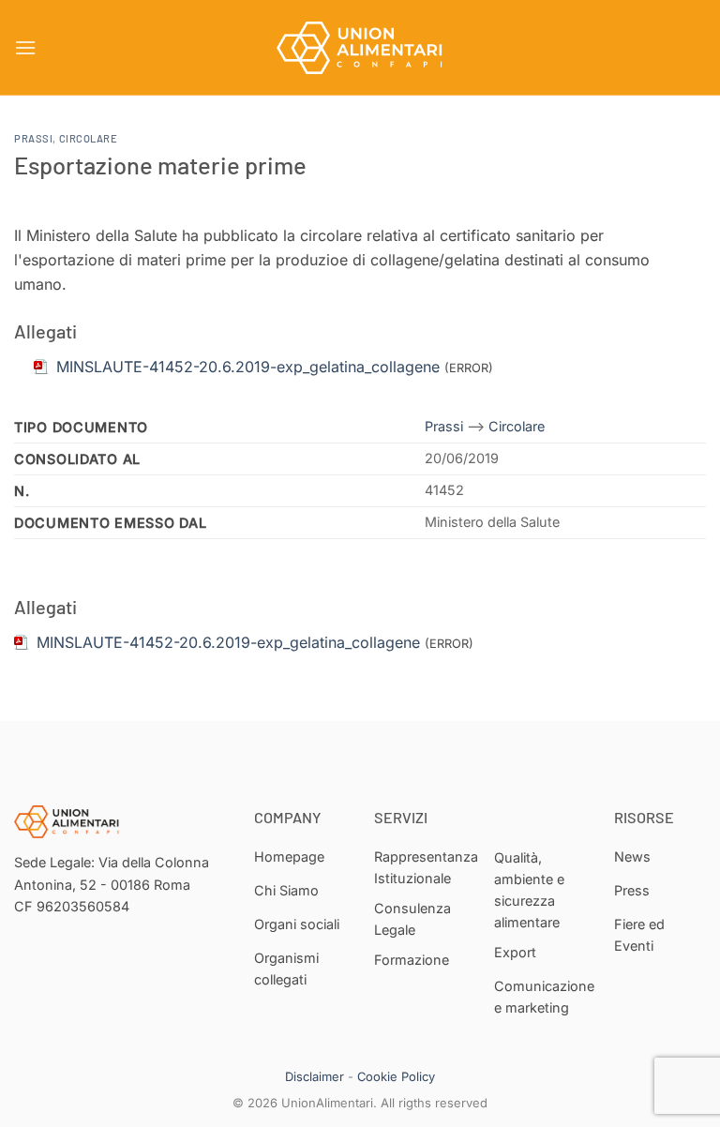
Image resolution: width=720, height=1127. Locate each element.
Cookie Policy (396, 1076)
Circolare (88, 138)
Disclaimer (314, 1076)
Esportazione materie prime (160, 164)
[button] (25, 47)
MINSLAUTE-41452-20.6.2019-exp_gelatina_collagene (228, 642)
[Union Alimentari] (360, 48)
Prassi (33, 138)
